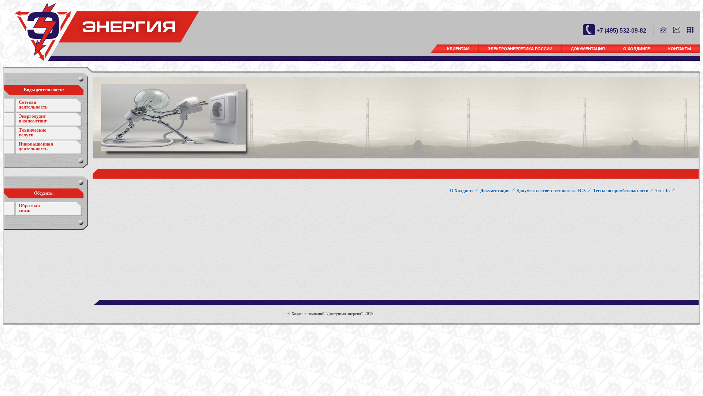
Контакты (679, 49)
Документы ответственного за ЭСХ (551, 190)
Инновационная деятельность (36, 146)
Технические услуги (32, 132)
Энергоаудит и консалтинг (33, 118)
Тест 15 (662, 190)
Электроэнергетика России (520, 49)
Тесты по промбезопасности (620, 190)
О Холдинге (636, 49)
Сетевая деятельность (33, 104)
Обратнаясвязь (29, 208)
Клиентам (458, 49)
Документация (588, 49)
